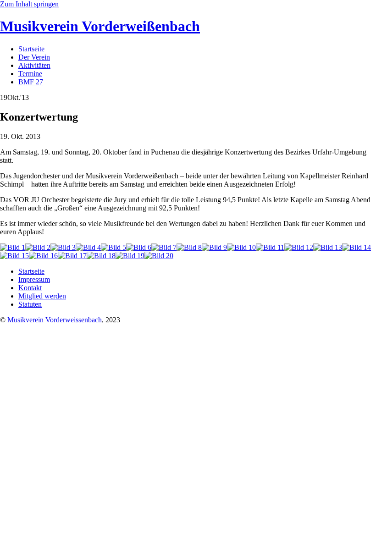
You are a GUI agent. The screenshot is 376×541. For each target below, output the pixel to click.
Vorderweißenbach (100, 26)
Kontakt (30, 288)
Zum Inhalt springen (29, 4)
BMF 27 (30, 82)
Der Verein (34, 57)
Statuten (30, 304)
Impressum (34, 279)
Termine (30, 73)
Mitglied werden (42, 296)
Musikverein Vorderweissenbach (54, 320)
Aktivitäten (34, 65)
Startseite (31, 49)
